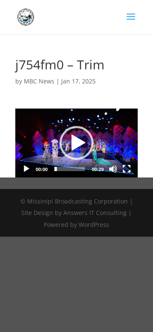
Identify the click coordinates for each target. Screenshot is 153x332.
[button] (77, 143)
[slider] (69, 169)
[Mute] (113, 169)
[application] (76, 143)
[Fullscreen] (126, 169)
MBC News (39, 81)
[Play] (26, 169)
